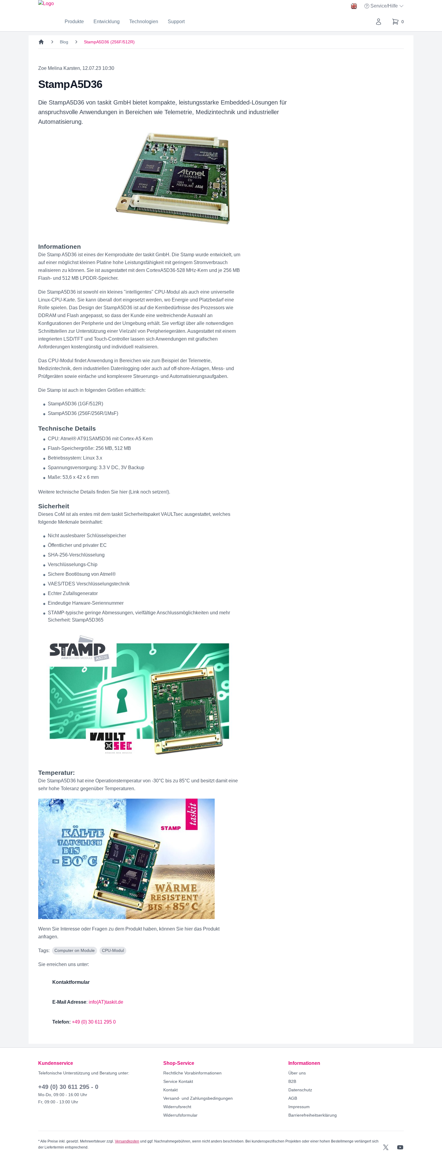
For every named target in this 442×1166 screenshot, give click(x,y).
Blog (64, 41)
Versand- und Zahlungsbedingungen (198, 1098)
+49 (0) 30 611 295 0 (94, 1021)
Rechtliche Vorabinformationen (192, 1073)
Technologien (143, 21)
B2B (292, 1081)
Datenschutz (300, 1089)
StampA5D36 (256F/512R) (109, 41)
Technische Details (67, 428)
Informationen (59, 246)
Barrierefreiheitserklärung (312, 1115)
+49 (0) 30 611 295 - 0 (68, 1086)
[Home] (41, 42)
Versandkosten (127, 1141)
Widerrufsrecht (177, 1106)
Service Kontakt (178, 1081)
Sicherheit (53, 506)
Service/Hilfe (385, 6)
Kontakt (170, 1089)
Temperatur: (56, 772)
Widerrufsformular (180, 1115)
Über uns (297, 1073)
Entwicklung (107, 21)
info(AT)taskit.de (106, 1002)
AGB (292, 1098)
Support (176, 21)
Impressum (299, 1106)
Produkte (74, 21)
